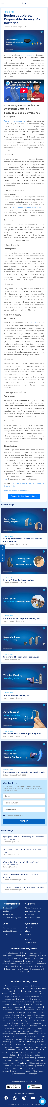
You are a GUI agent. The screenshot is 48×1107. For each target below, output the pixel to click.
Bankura (6, 1004)
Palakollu (14, 1052)
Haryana (27, 958)
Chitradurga (19, 988)
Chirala (8, 1015)
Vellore (15, 1071)
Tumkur (22, 1068)
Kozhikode (20, 1039)
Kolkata (26, 1036)
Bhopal (19, 1010)
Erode (43, 1020)
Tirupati (31, 1066)
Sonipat (28, 1060)
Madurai (30, 1042)
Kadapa (26, 1031)
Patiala (23, 1052)
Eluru (36, 1020)
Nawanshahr (9, 1050)
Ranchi (18, 1058)
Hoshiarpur (34, 1026)
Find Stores (29, 914)
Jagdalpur (29, 1028)
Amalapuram (23, 999)
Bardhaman (18, 1004)
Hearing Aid (7, 908)
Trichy (6, 1068)
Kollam (35, 1036)
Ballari (29, 1002)
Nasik (42, 994)
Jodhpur (38, 991)
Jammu (16, 1031)
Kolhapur (16, 1036)
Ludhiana (5, 1042)
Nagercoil (8, 1047)
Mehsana (17, 994)
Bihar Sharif (29, 1010)
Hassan (10, 991)
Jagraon (40, 1028)
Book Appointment (32, 917)
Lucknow (40, 1039)
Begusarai (7, 1007)
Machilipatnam (18, 1042)
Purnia (29, 1055)
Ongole (4, 1052)
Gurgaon (14, 1026)
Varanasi (5, 1071)
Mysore (43, 1044)
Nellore (20, 1050)
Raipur (37, 1055)
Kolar (7, 1036)
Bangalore (39, 1002)
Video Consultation (33, 908)
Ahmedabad (10, 999)
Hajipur (23, 1026)
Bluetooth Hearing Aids (12, 917)
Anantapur (6, 1002)
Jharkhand (17, 961)
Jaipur (7, 1031)
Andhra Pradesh (12, 953)
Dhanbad (6, 1020)
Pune (22, 1055)
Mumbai (21, 1044)
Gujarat (17, 958)
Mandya (40, 1042)
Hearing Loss (8, 914)
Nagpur (19, 1047)
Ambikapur (36, 999)
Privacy (28, 939)
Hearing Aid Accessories (12, 931)
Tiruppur (40, 1066)
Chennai (43, 1012)
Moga (4, 1044)
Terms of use (30, 942)
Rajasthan (30, 966)
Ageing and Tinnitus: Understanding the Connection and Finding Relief (23, 838)
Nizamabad (31, 1050)
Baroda (39, 1004)
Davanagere (10, 1018)
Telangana (10, 969)
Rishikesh (17, 996)
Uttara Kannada (35, 1068)
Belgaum (26, 986)
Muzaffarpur (32, 1044)
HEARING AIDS (8, 536)
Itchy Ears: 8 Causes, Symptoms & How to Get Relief (23, 887)
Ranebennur (29, 1058)
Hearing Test (8, 911)
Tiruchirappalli (19, 1066)
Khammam (33, 1034)
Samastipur (41, 1058)
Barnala (29, 1004)
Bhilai (40, 1007)
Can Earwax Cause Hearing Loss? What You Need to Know (23, 850)
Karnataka (29, 961)
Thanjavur (22, 1063)
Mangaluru (5, 994)
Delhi (44, 956)
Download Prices (2, 553)
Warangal (33, 1074)
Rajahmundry (7, 1058)
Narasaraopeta (30, 994)
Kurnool (30, 1039)
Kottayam (9, 1039)
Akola (7, 986)
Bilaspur (40, 1010)
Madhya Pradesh (9, 964)
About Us (28, 928)
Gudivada (37, 1023)
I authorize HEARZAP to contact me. (18, 815)
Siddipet (8, 1060)
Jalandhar (27, 991)
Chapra (33, 1012)
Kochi (43, 1034)
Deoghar (28, 1018)
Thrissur (7, 1066)
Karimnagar (21, 1034)
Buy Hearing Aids (9, 928)
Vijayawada (25, 1071)
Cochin (17, 1015)
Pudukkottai (12, 1055)
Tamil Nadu (41, 966)
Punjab (20, 966)
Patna (32, 1052)
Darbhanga (41, 1015)
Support (28, 934)
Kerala (39, 961)
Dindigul (17, 1020)
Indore (19, 1028)
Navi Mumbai (41, 1047)
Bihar (24, 953)
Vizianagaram (20, 1074)
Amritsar (16, 986)
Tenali (13, 1063)
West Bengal (24, 972)
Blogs (27, 931)
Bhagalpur (30, 1007)
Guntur (4, 1026)
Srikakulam (39, 1060)
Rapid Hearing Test (32, 911)
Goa (9, 958)
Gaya (9, 1023)
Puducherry (9, 966)
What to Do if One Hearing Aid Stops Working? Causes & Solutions (21, 863)
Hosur (44, 1026)
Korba (43, 1036)
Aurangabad (19, 1002)
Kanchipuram (7, 1034)
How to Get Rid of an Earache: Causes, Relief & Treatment (21, 876)
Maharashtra (41, 964)
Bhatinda (37, 986)
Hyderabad (9, 1028)
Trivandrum (36, 996)
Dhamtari (39, 1018)
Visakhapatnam (39, 1071)
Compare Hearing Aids (12, 934)
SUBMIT (24, 821)
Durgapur (27, 1020)
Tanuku (4, 1063)
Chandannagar (8, 1012)
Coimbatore (28, 1015)
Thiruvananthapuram (37, 1063)
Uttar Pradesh (23, 969)
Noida (41, 1050)
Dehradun (31, 988)
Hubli (18, 991)
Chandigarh (34, 953)
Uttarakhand (37, 969)
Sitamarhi (18, 1060)
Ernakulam (42, 988)
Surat (26, 996)
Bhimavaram (7, 1010)
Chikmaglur (6, 988)
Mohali (12, 1044)
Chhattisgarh (20, 956)
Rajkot (7, 996)
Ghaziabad (18, 1023)
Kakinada (36, 1031)
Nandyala (28, 1047)
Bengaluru (19, 1007)
